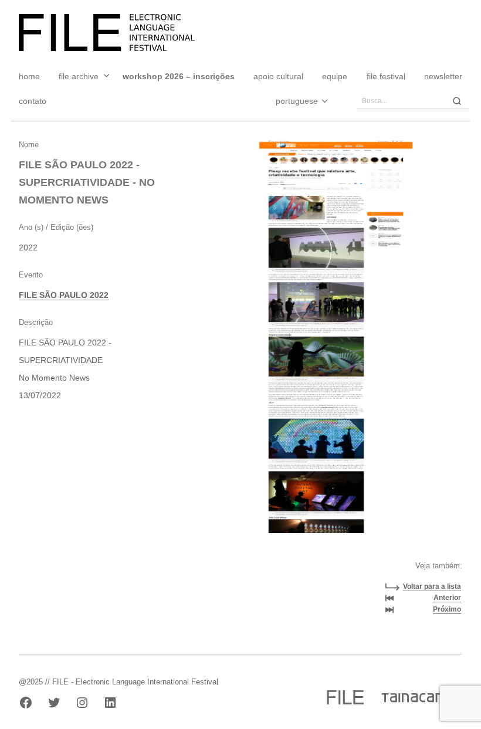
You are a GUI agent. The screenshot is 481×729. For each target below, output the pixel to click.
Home (29, 76)
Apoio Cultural (278, 76)
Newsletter (443, 76)
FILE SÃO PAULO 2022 (64, 295)
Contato (32, 101)
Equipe (334, 76)
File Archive (79, 76)
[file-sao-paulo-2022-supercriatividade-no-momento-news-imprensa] (335, 359)
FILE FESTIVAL (386, 76)
